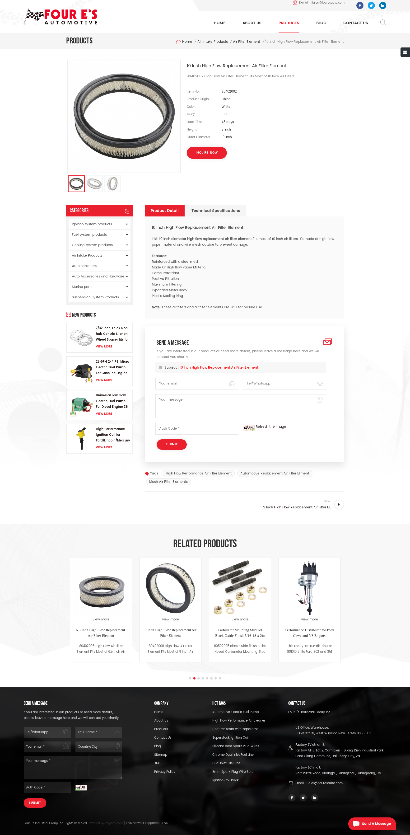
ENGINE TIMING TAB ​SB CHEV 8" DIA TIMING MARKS (309, 633)
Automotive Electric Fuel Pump (235, 712)
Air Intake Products (212, 41)
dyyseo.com (114, 823)
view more (104, 346)
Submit (35, 803)
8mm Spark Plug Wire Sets (232, 771)
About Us (251, 23)
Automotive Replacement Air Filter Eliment (274, 473)
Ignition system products (92, 224)
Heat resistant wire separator (235, 729)
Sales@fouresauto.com (325, 783)
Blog (321, 23)
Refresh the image (271, 426)
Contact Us (355, 23)
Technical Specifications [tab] (215, 211)
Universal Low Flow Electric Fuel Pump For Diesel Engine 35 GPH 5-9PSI (112, 401)
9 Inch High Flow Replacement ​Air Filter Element (101, 633)
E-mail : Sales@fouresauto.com (322, 2)
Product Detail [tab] (165, 211)
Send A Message (376, 823)
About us (161, 720)
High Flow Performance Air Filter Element (199, 473)
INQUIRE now (207, 152)
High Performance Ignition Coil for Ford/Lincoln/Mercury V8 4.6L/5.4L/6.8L (113, 435)
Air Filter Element (246, 41)
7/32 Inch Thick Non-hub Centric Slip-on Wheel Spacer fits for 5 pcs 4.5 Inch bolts (113, 334)
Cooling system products (92, 245)
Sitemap (160, 754)
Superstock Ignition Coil (230, 737)
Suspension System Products (95, 297)
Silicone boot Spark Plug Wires (235, 746)
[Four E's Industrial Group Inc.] (60, 16)
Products (289, 23)
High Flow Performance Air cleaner (238, 720)
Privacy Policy (164, 771)
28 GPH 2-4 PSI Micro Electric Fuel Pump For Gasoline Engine (112, 367)
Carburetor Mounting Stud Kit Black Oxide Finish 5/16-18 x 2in (170, 633)
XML (157, 763)
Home (219, 23)
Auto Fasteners (84, 266)
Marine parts (82, 287)
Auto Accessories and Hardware (98, 276)
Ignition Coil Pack (225, 780)
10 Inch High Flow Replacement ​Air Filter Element (219, 367)
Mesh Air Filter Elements (168, 481)
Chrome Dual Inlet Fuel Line (233, 754)
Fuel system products (89, 234)
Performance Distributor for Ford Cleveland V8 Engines (240, 633)
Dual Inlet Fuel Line (226, 763)
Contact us (163, 737)
